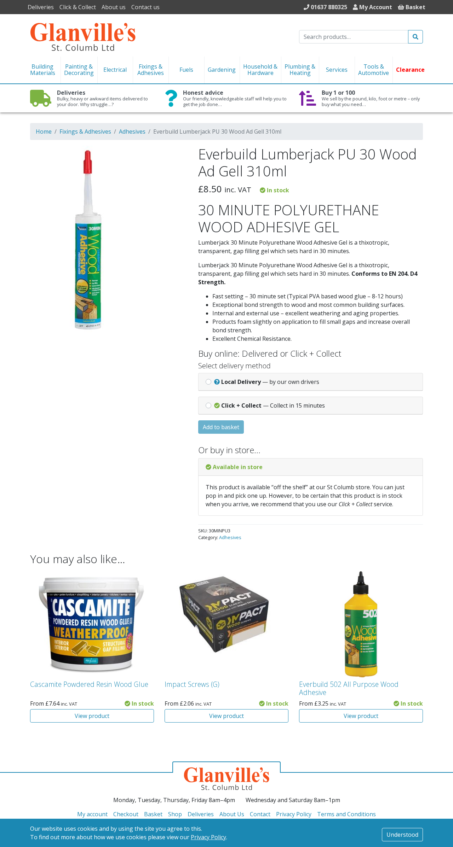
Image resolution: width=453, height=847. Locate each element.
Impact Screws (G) (192, 684)
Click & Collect (77, 7)
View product (92, 716)
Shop (175, 814)
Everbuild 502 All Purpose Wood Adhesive (348, 688)
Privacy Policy (208, 837)
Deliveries (41, 7)
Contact (260, 814)
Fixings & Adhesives (85, 131)
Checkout (125, 814)
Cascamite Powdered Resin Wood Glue (89, 684)
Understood (402, 835)
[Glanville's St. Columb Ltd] (83, 36)
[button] (172, 155)
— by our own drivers (270, 382)
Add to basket (221, 427)
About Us (231, 814)
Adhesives (132, 131)
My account (92, 814)
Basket (153, 814)
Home (44, 131)
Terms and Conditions (346, 814)
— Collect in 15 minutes (273, 405)
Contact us (145, 7)
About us (114, 7)
